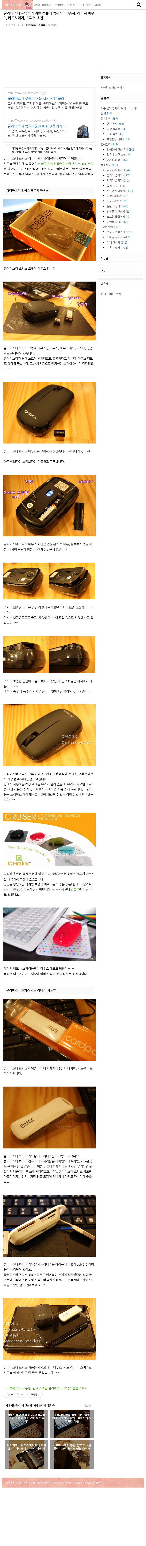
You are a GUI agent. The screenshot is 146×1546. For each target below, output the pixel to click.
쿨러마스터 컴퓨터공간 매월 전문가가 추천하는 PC (37, 126)
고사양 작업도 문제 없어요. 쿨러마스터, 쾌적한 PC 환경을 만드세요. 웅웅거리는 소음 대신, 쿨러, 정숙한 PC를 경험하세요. (48, 106)
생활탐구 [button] (71, 4)
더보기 (87, 1405)
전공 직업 (115, 134)
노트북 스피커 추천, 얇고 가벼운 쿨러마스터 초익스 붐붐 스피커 (47, 1388)
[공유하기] (17, 1395)
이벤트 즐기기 (117, 221)
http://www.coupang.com (24, 92)
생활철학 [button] (46, 4)
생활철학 (109, 118)
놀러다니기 (116, 185)
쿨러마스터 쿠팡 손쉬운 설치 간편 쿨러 (36, 98)
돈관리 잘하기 (117, 206)
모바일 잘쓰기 (118, 237)
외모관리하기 (117, 201)
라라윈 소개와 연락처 (113, 87)
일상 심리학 (116, 128)
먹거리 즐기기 (118, 180)
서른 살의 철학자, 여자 (17, 4)
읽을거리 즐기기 (119, 170)
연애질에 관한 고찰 (121, 149)
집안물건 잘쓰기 (119, 211)
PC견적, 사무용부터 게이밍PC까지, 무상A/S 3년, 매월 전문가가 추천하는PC (37, 133)
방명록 (98, 4)
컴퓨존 (75, 889)
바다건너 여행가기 (120, 190)
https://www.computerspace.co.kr (29, 120)
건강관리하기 (117, 195)
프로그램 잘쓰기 (119, 232)
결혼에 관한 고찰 (119, 154)
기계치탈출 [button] (85, 4)
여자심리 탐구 (117, 159)
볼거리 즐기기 (118, 175)
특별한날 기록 (118, 139)
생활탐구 (109, 165)
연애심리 (109, 144)
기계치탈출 (110, 226)
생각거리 (115, 123)
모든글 (37, 4)
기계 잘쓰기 (117, 242)
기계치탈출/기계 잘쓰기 (36, 25)
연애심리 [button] (59, 4)
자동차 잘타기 (117, 247)
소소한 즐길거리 (118, 216)
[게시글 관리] (22, 1395)
